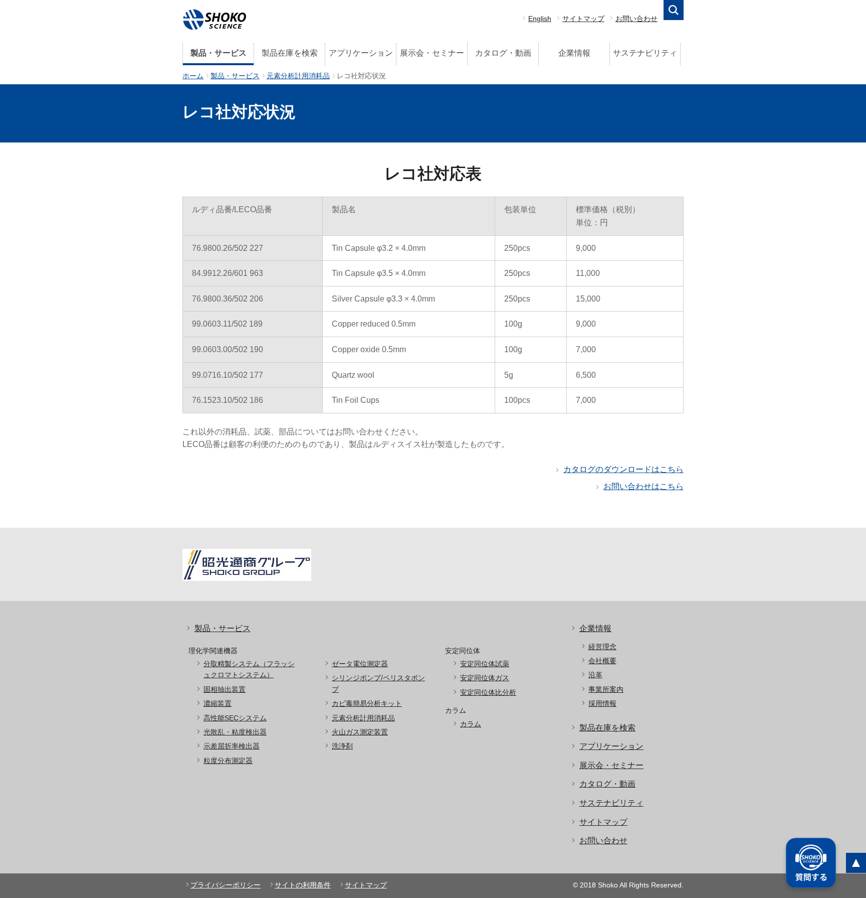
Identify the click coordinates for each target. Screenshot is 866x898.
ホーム (192, 76)
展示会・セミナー (432, 53)
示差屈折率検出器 (231, 746)
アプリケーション (361, 53)
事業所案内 (605, 689)
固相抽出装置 (224, 689)
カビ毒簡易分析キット (367, 703)
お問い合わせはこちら (643, 486)
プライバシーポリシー (225, 885)
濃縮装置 (217, 703)
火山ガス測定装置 (360, 732)
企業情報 (574, 53)
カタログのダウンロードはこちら (623, 469)
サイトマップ (583, 19)
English (539, 19)
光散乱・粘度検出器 (235, 732)
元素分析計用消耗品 (298, 76)
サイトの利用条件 (303, 885)
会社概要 (602, 661)
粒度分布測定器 (228, 761)
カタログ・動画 (503, 53)
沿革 (595, 675)
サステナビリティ (645, 53)
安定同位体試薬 (484, 664)
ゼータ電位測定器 (360, 664)
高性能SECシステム (235, 718)
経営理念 (602, 647)
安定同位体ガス (484, 678)
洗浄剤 (342, 746)
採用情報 (602, 703)
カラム (470, 724)
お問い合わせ (636, 19)
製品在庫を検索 (290, 53)
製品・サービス (218, 53)
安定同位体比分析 (488, 692)
